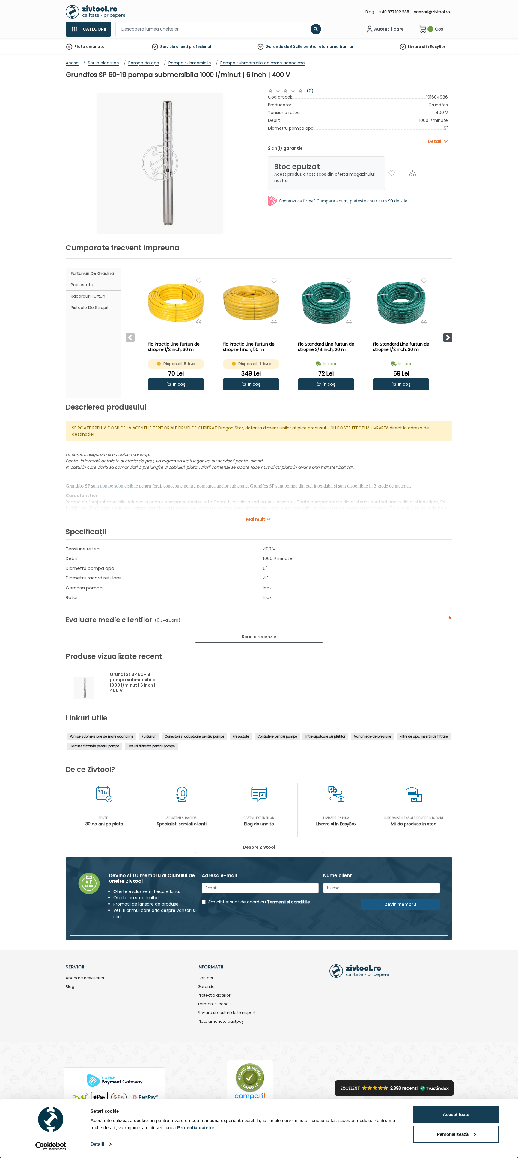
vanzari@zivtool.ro (432, 12)
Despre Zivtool (259, 847)
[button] (447, 337)
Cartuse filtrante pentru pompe (94, 746)
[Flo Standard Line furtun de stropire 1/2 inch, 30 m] (401, 303)
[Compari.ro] (250, 1098)
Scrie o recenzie (259, 637)
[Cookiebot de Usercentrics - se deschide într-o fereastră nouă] (51, 1146)
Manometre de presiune (372, 736)
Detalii (97, 1144)
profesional (200, 46)
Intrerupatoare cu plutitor (325, 736)
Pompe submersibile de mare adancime (101, 736)
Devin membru (400, 904)
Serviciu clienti (174, 46)
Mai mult (255, 519)
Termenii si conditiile (288, 902)
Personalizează (453, 1134)
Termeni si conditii (215, 1004)
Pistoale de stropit (90, 308)
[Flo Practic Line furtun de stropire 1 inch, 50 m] (251, 303)
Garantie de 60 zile (284, 46)
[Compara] (412, 173)
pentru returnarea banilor (328, 46)
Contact (205, 978)
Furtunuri (149, 736)
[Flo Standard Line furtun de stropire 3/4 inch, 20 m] (326, 303)
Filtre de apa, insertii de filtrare (424, 736)
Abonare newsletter (85, 978)
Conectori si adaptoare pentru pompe (194, 736)
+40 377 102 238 (394, 12)
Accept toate (456, 1114)
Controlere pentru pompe (277, 736)
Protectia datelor (214, 995)
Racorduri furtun (88, 296)
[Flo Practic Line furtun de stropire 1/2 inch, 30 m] (176, 303)
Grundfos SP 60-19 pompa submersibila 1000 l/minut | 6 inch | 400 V (133, 682)
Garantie (206, 986)
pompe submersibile (119, 485)
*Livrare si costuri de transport (226, 1012)
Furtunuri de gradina (92, 273)
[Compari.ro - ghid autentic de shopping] (250, 1077)
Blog (369, 12)
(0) (310, 91)
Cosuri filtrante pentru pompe (151, 746)
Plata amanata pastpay (221, 1021)
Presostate (82, 285)
